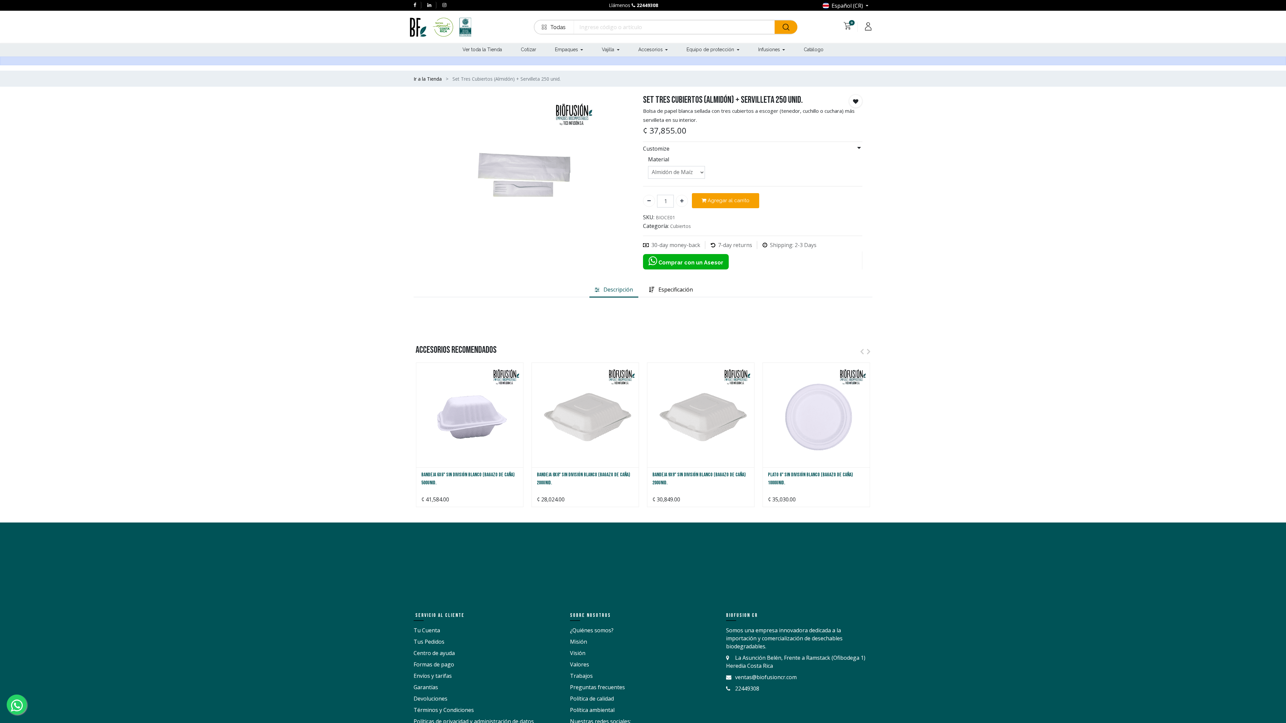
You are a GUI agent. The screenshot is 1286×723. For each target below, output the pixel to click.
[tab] (613, 290)
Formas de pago (434, 664)
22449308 (647, 5)
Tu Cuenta (427, 630)
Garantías (426, 687)
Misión (578, 641)
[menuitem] (482, 50)
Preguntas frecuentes (597, 687)
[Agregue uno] (682, 201)
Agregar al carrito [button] (727, 200)
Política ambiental (592, 710)
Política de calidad (592, 698)
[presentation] (860, 351)
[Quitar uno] (649, 201)
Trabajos (581, 675)
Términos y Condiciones (444, 710)
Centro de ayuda (434, 653)
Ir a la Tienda (428, 79)
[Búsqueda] (786, 27)
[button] (554, 27)
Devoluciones (430, 698)
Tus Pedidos (429, 641)
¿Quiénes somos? (592, 630)
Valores (579, 664)
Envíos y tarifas (433, 675)
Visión (577, 653)
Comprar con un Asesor (690, 262)
